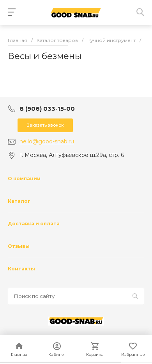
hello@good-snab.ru (46, 141)
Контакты (21, 269)
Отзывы (19, 246)
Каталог (19, 201)
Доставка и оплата (34, 223)
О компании (24, 178)
